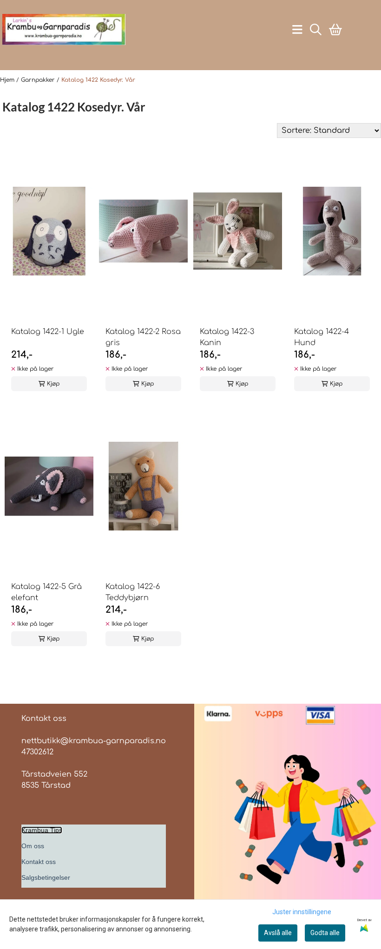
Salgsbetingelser (45, 877)
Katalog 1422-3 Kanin (227, 337)
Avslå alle (278, 932)
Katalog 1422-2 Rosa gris (143, 337)
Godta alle (325, 932)
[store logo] (63, 29)
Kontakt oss (38, 861)
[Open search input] (316, 29)
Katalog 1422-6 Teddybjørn (132, 592)
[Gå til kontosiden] (60, 52)
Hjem (8, 80)
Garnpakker (39, 80)
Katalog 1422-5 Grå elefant (46, 592)
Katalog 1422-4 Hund (321, 337)
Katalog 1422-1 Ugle (47, 331)
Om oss (32, 846)
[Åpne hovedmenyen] (297, 29)
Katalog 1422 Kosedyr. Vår (98, 80)
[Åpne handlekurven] (335, 29)
